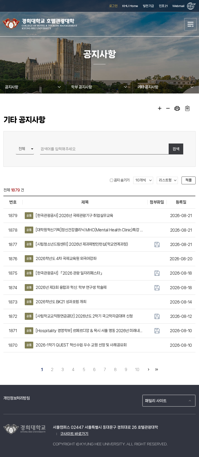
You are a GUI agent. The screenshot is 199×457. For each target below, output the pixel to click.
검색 (176, 149)
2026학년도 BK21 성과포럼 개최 (56, 302)
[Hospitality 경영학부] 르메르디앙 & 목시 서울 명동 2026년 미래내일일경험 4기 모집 (85, 331)
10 (137, 369)
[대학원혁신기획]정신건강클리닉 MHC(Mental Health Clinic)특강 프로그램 (85, 230)
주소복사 (187, 108)
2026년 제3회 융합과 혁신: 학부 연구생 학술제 (66, 287)
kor (192, 4)
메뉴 (190, 24)
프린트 (177, 108)
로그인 (113, 6)
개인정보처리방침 (16, 398)
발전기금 (148, 6)
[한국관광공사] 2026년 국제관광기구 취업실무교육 (69, 215)
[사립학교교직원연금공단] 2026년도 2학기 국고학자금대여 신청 (79, 316)
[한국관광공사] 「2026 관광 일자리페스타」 (65, 273)
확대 (159, 108)
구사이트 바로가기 (74, 434)
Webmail (178, 6)
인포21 (163, 6)
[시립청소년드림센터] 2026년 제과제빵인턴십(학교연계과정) (77, 244)
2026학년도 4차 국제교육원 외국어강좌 (61, 258)
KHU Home (130, 6)
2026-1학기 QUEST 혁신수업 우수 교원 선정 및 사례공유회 (76, 345)
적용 (188, 180)
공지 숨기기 (122, 180)
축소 (168, 108)
